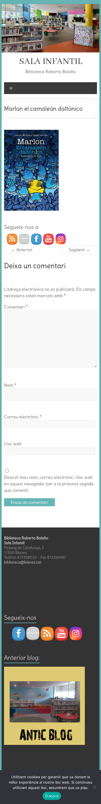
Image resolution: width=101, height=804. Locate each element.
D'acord (51, 796)
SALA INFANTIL (50, 61)
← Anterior (22, 249)
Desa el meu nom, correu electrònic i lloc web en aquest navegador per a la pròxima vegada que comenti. (48, 484)
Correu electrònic (22, 416)
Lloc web (13, 443)
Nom (10, 385)
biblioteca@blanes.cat (22, 562)
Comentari (16, 307)
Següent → (79, 249)
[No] (94, 787)
